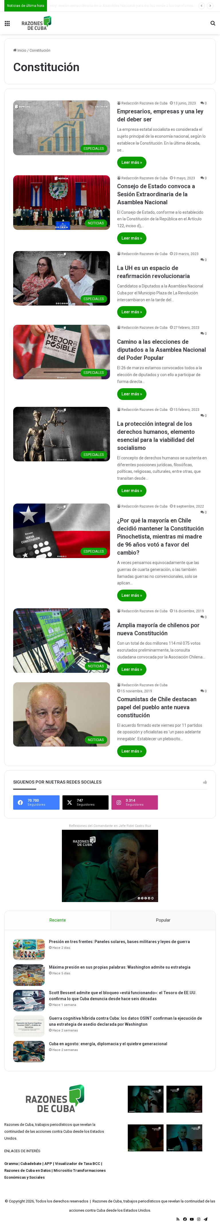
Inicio (21, 50)
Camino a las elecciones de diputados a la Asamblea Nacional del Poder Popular (161, 349)
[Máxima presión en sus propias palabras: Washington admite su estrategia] (29, 975)
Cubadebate (31, 1163)
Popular (163, 920)
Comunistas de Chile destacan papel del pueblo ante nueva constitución (157, 707)
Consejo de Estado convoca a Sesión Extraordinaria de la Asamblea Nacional (156, 194)
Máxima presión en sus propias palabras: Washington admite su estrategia (119, 967)
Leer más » (131, 162)
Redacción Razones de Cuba (144, 103)
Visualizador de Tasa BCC (77, 1163)
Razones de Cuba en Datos (27, 1170)
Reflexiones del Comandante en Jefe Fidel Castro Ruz (110, 826)
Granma (11, 1163)
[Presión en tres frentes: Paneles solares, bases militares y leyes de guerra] (29, 949)
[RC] (36, 23)
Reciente (58, 920)
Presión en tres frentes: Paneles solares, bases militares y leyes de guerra (119, 941)
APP (48, 1163)
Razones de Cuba (19, 1124)
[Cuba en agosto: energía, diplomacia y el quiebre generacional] (29, 1051)
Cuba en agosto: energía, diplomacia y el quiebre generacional (108, 1043)
